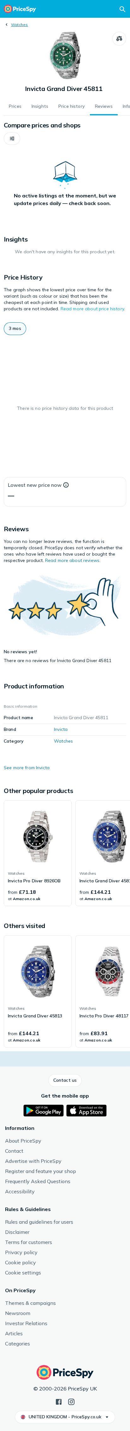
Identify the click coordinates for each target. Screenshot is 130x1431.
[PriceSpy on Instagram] (71, 1401)
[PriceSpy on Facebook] (58, 1401)
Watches (19, 24)
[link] (38, 853)
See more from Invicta (27, 767)
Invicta (61, 729)
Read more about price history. (93, 309)
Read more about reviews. (72, 560)
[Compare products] (119, 39)
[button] (12, 138)
